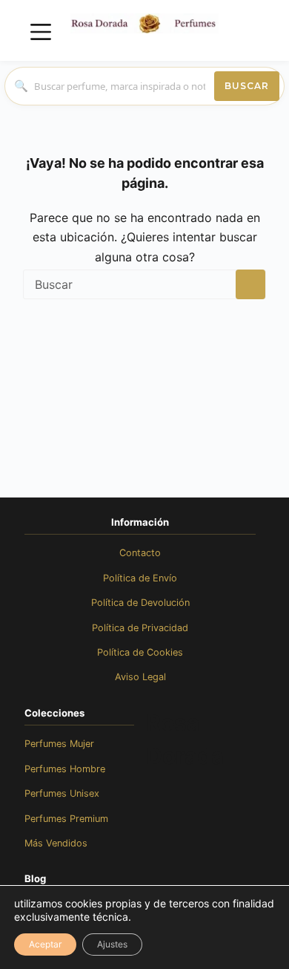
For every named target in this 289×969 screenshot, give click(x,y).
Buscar (247, 85)
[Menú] (41, 32)
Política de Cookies (140, 652)
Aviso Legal (140, 676)
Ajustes (112, 944)
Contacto (140, 552)
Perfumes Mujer (59, 743)
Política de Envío (140, 578)
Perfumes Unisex (61, 793)
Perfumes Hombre (64, 768)
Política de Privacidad (140, 627)
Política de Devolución (140, 602)
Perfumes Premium (66, 818)
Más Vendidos (55, 843)
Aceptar (45, 944)
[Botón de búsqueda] (250, 284)
